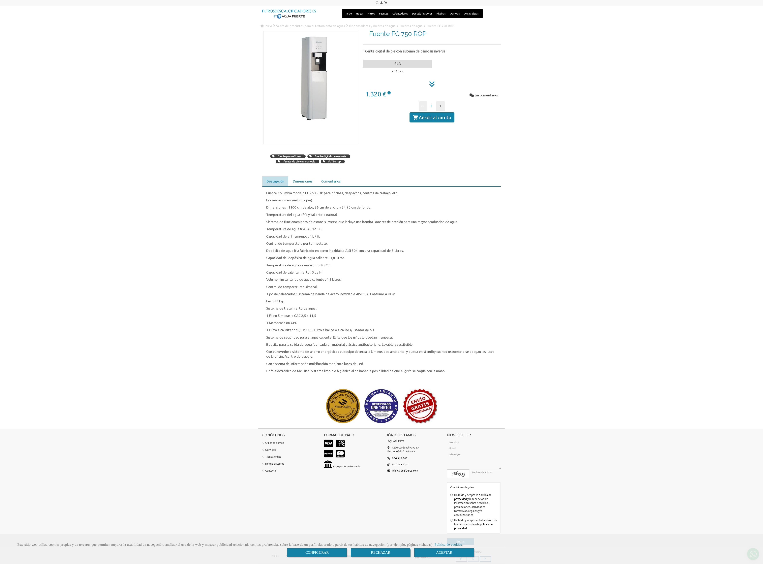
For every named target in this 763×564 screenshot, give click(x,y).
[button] (381, 3)
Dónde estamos (274, 463)
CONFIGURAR (317, 552)
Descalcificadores (422, 13)
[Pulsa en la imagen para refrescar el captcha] (458, 474)
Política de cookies (448, 545)
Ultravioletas (471, 13)
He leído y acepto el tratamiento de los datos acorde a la (475, 524)
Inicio (349, 13)
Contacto (270, 470)
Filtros (371, 13)
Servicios (270, 449)
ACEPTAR (444, 552)
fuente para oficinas (290, 156)
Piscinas (441, 13)
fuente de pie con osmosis (299, 161)
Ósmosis (455, 13)
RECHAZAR (380, 552)
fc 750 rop (334, 161)
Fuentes (383, 13)
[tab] (275, 181)
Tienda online (273, 456)
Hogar (359, 13)
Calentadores (400, 13)
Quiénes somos (274, 442)
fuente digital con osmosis (330, 156)
